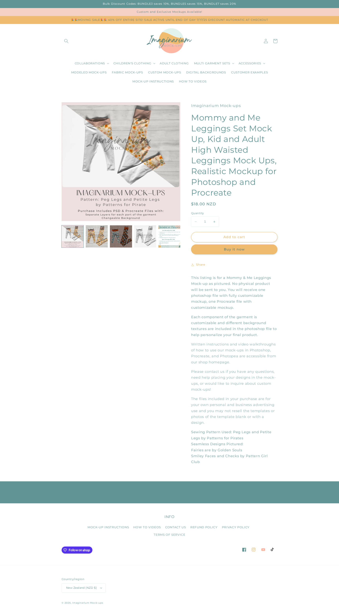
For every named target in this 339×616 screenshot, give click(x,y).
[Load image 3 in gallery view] (121, 236)
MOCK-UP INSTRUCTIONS (108, 527)
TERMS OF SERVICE (169, 534)
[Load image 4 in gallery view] (145, 236)
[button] (66, 41)
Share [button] (200, 264)
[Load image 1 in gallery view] (73, 236)
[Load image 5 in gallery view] (169, 236)
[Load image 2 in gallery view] (97, 236)
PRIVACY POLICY (236, 527)
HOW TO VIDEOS (147, 527)
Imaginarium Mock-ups (87, 602)
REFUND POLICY (204, 527)
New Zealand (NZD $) (81, 587)
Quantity (197, 213)
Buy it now (234, 249)
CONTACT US (175, 527)
